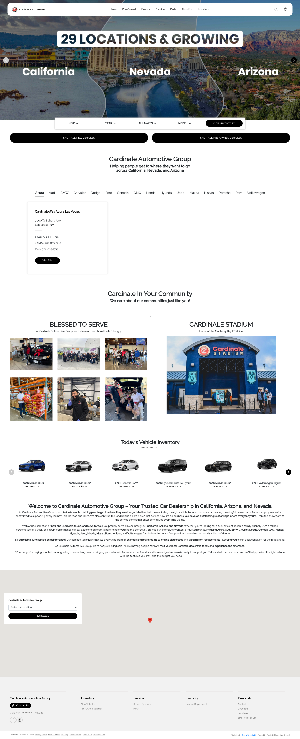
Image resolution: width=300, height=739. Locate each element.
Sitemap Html (75, 735)
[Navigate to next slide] (297, 60)
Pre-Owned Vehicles (91, 708)
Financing (192, 698)
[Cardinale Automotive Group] (29, 9)
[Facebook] (13, 720)
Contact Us (22, 705)
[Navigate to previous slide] (2, 60)
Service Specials (141, 704)
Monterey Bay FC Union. (229, 331)
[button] (150, 620)
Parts (135, 708)
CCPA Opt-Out (99, 735)
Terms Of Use (54, 735)
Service (138, 698)
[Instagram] (19, 720)
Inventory (88, 698)
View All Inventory (149, 447)
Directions (243, 708)
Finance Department (196, 704)
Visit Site (47, 260)
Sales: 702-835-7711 (47, 236)
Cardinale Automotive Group (22, 735)
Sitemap (64, 735)
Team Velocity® (249, 735)
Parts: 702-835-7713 (46, 249)
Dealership (245, 698)
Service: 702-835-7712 (48, 242)
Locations (243, 713)
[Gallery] (150, 60)
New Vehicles (88, 704)
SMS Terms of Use (247, 718)
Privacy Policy (41, 735)
